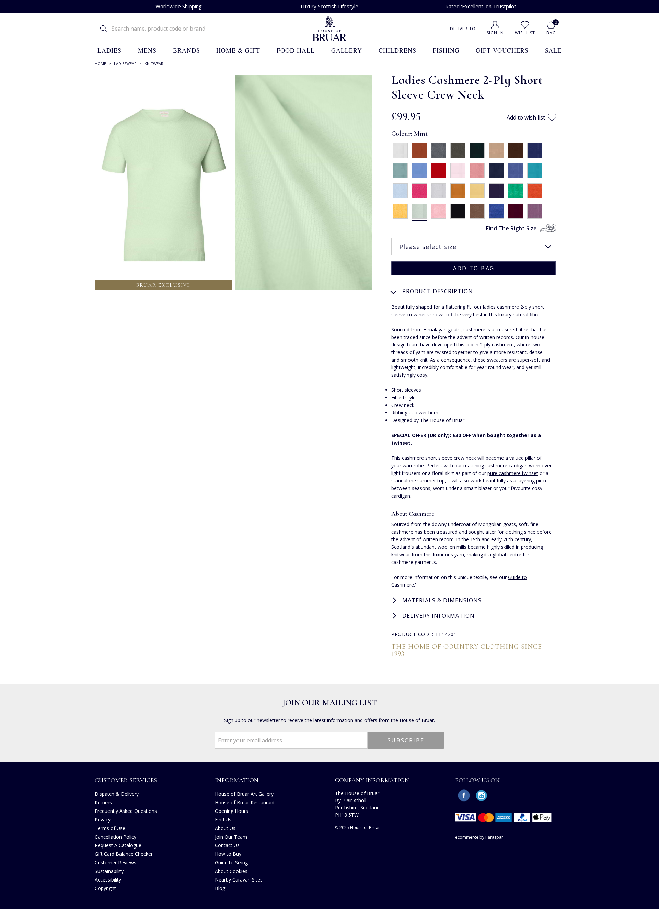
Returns (103, 802)
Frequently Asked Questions (126, 811)
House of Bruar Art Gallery (244, 794)
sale (553, 50)
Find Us (223, 819)
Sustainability (109, 871)
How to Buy (228, 854)
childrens (397, 50)
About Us (225, 828)
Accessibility (108, 879)
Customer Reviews (115, 862)
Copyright (105, 888)
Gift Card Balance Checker (124, 854)
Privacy (103, 819)
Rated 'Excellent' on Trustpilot (480, 6)
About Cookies (231, 871)
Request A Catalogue (118, 845)
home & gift (238, 50)
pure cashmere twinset (512, 473)
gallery (346, 50)
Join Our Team (231, 836)
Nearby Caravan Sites (239, 879)
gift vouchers (502, 50)
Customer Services (126, 780)
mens (147, 50)
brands (186, 50)
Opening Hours (231, 811)
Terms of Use (110, 828)
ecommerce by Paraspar (479, 837)
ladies (109, 50)
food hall (296, 50)
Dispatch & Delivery (117, 794)
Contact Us (227, 845)
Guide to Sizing (231, 862)
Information (236, 780)
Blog (220, 888)
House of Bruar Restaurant (245, 802)
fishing (446, 50)
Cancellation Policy (115, 836)
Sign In (495, 33)
